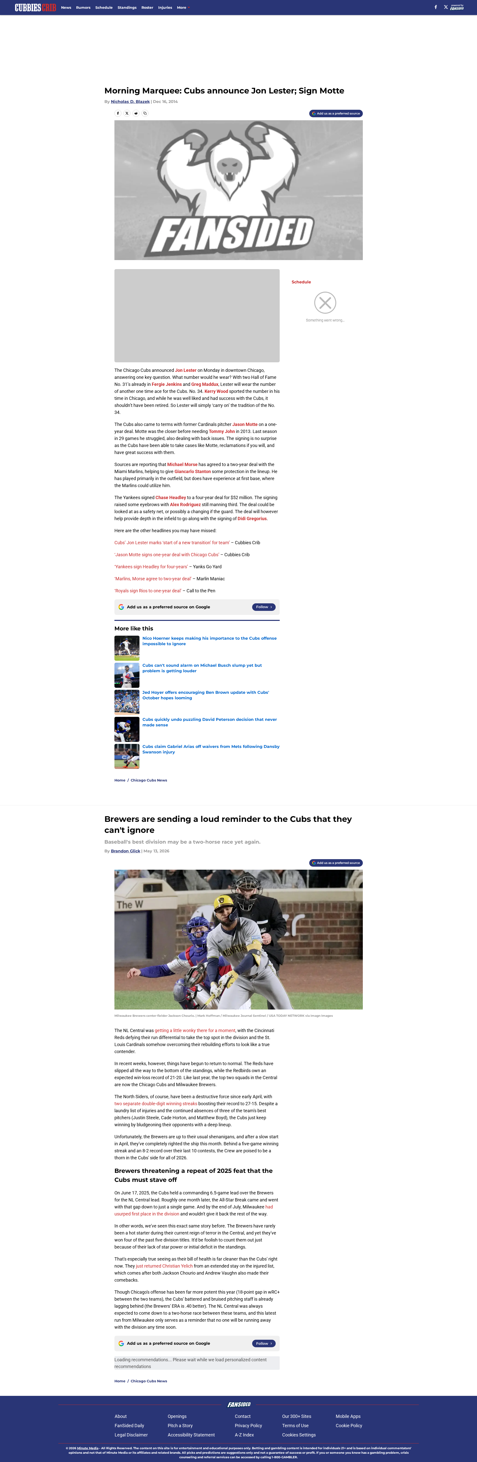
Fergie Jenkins (167, 384)
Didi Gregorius (252, 518)
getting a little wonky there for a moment (195, 1030)
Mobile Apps (348, 1416)
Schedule (104, 7)
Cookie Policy (349, 1425)
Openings (177, 1416)
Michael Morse (182, 464)
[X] (446, 7)
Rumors (83, 7)
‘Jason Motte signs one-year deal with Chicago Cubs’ (166, 554)
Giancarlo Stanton (193, 471)
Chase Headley (170, 497)
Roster (147, 7)
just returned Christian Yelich (164, 1266)
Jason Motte (245, 424)
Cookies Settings (299, 1434)
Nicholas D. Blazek (130, 101)
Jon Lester (186, 370)
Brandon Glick (125, 851)
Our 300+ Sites (296, 1416)
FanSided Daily (129, 1425)
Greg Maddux (204, 384)
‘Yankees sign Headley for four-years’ (151, 566)
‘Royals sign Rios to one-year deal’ (148, 590)
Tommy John (222, 431)
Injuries (165, 7)
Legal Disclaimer (131, 1434)
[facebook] (436, 7)
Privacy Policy (248, 1425)
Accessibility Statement (191, 1434)
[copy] (144, 113)
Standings (127, 7)
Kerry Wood (216, 391)
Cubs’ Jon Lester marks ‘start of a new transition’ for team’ (172, 542)
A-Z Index (244, 1434)
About (121, 1416)
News (66, 7)
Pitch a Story (180, 1425)
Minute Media (87, 1448)
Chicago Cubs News (149, 780)
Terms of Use (295, 1425)
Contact (243, 1416)
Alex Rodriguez (185, 504)
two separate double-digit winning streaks (155, 1103)
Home (119, 780)
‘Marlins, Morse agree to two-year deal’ (153, 578)
